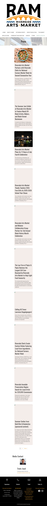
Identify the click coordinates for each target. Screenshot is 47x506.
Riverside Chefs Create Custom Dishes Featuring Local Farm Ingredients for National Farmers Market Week (23, 348)
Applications (5, 35)
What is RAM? (10, 32)
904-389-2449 (18, 488)
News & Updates (40, 35)
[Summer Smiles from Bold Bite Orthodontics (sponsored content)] (23, 411)
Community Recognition (17, 35)
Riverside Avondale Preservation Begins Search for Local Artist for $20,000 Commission (23, 388)
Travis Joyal (21, 468)
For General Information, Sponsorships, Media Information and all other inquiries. (29, 491)
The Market (41, 32)
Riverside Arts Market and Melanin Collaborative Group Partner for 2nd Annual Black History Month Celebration (22, 229)
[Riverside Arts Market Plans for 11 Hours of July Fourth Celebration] (23, 138)
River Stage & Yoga (32, 32)
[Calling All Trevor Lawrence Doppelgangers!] (23, 299)
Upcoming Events (20, 32)
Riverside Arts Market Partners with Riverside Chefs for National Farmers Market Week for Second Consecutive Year (23, 70)
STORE (33, 35)
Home (4, 32)
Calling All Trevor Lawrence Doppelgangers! (23, 310)
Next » (25, 448)
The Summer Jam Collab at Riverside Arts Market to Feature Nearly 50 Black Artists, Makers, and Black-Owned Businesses (23, 112)
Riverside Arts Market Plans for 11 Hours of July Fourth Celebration (23, 152)
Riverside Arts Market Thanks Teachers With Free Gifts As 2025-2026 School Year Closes (23, 189)
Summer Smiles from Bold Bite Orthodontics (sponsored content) (22, 424)
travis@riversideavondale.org (23, 472)
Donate (28, 35)
